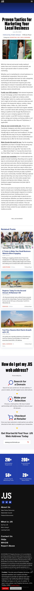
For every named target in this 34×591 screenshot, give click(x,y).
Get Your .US (4, 525)
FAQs (3, 539)
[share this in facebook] (3, 502)
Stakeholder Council (6, 513)
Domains (5, 306)
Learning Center (5, 530)
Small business (25, 37)
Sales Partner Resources (7, 510)
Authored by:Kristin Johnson (12, 35)
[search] (28, 442)
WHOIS (4, 542)
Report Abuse (8, 545)
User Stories (6, 267)
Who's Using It (5, 527)
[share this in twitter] (6, 502)
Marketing (13, 37)
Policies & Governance (7, 515)
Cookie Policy (15, 585)
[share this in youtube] (10, 502)
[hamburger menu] (32, 1)
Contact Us (6, 536)
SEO (18, 37)
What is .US (7, 521)
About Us (5, 507)
